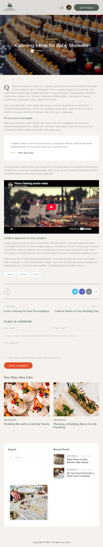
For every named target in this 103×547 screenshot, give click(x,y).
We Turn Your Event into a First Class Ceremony (80, 474)
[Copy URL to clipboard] (96, 292)
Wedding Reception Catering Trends (26, 423)
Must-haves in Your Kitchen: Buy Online (78, 460)
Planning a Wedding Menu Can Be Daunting (75, 425)
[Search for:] (28, 457)
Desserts (23, 274)
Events (35, 274)
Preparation (52, 39)
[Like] (7, 292)
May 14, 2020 (86, 456)
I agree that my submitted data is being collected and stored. (34, 357)
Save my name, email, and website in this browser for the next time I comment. (42, 335)
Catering (10, 274)
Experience (72, 456)
